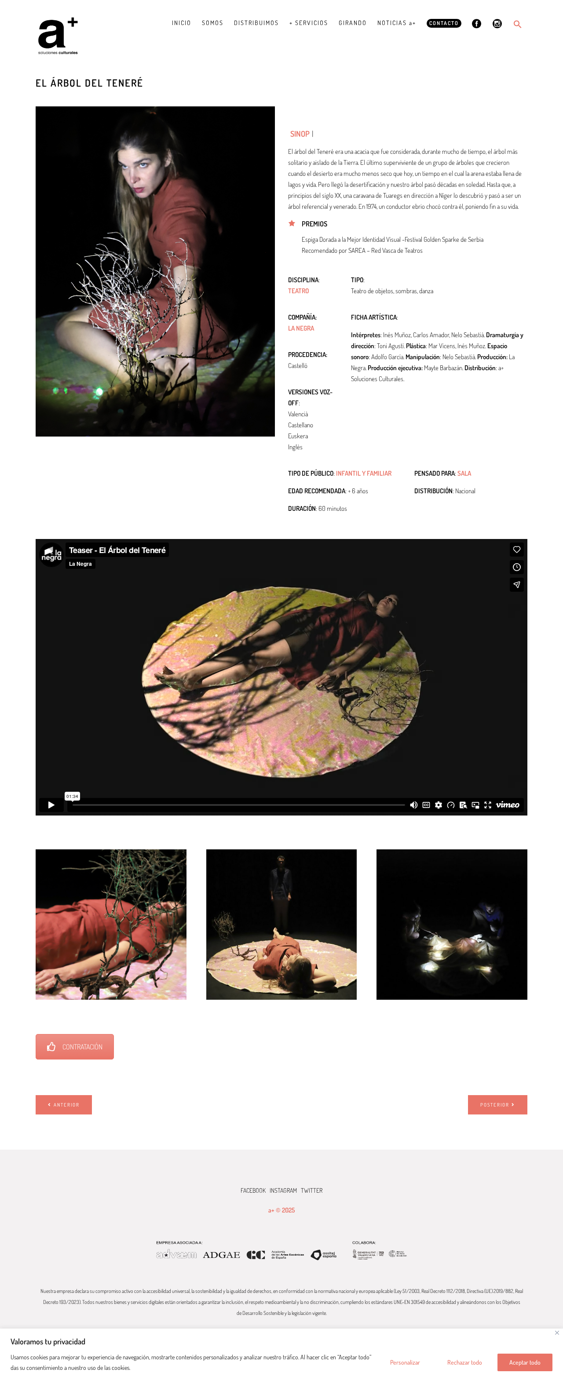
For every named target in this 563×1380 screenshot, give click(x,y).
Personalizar (405, 1362)
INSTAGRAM (283, 1190)
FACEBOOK (253, 1190)
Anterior (67, 1105)
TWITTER (311, 1190)
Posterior (494, 1105)
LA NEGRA (301, 328)
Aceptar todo (525, 1362)
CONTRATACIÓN (82, 1046)
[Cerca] (557, 1333)
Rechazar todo (464, 1362)
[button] (517, 24)
